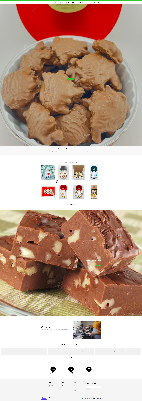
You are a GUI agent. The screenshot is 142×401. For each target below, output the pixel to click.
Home (53, 2)
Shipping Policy (51, 386)
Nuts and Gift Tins (72, 2)
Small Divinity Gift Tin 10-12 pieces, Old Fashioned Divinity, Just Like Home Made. (63, 181)
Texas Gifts (67, 2)
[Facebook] (87, 389)
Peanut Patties (75, 387)
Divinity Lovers (43, 180)
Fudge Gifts (59, 2)
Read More (42, 333)
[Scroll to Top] (140, 397)
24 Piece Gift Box (74, 180)
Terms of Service (51, 387)
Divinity (56, 2)
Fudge (70, 162)
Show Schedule (87, 2)
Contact (62, 386)
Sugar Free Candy (78, 2)
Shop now (98, 265)
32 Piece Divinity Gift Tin (75, 199)
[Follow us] (89, 389)
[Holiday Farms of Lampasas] (44, 2)
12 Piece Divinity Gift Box (44, 199)
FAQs (82, 2)
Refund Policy (51, 385)
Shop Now (43, 141)
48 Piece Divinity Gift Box (90, 199)
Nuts (74, 385)
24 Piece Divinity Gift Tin (59, 199)
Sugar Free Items (74, 162)
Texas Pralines (75, 389)
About (62, 384)
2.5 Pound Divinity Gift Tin (90, 180)
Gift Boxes (63, 2)
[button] (100, 3)
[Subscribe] (100, 387)
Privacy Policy (51, 384)
